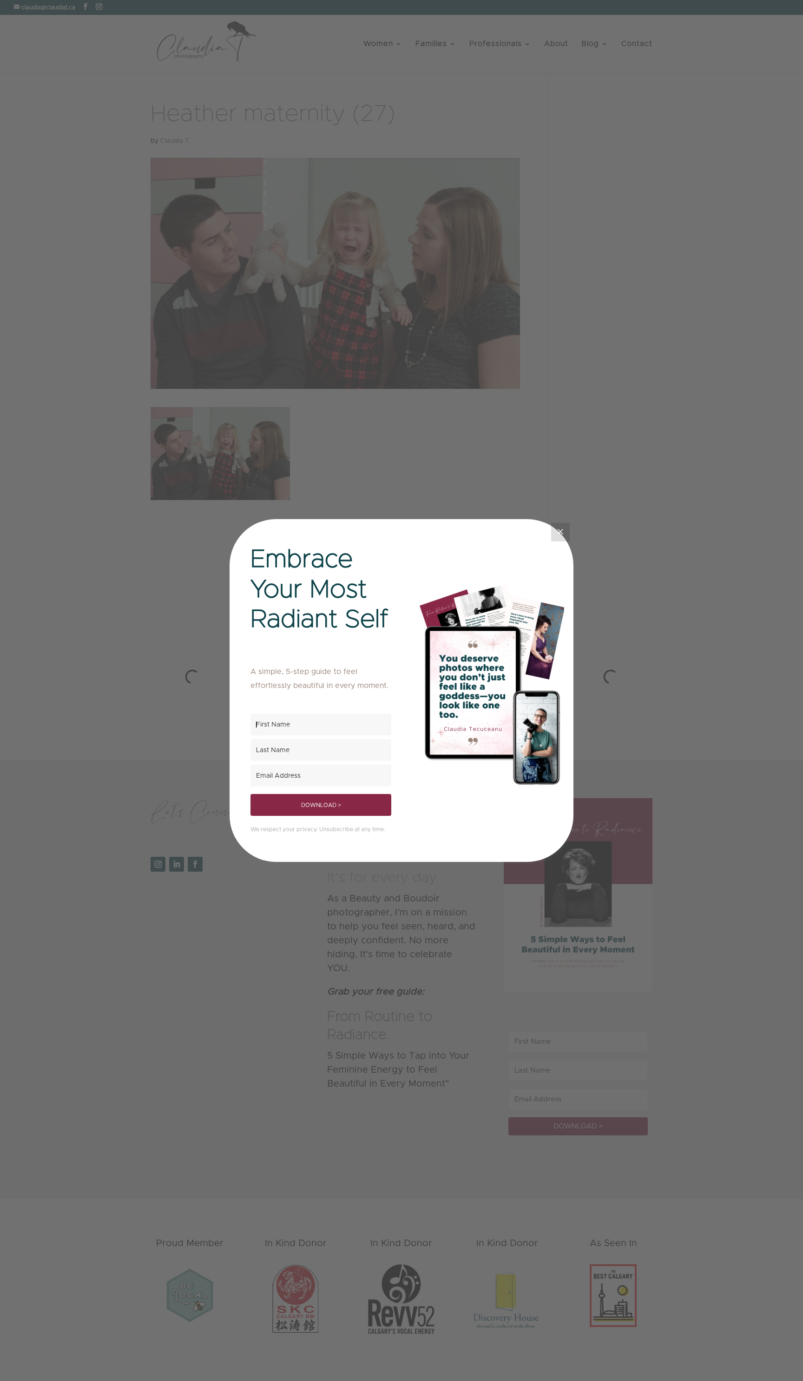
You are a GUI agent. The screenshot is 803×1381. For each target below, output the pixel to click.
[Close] (560, 532)
